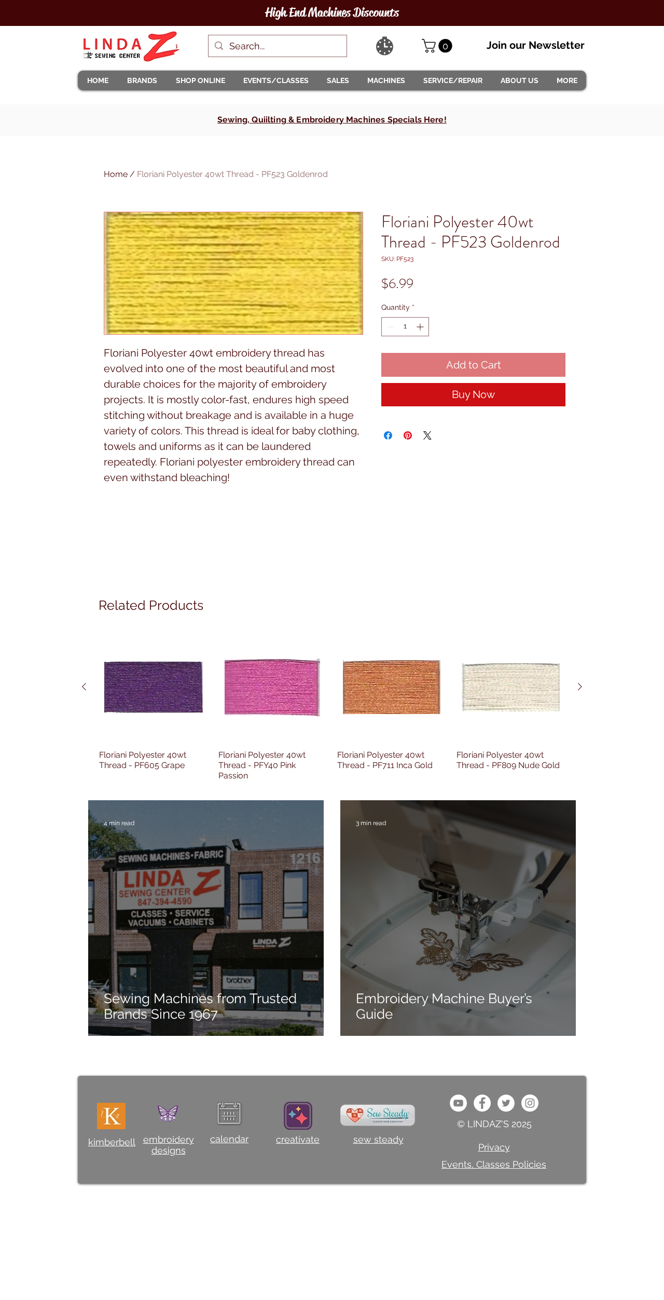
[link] (438, 46)
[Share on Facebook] (388, 435)
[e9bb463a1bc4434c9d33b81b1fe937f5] (458, 1103)
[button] (141, 80)
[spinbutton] (405, 327)
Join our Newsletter (536, 45)
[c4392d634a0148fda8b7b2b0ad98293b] (506, 1103)
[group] (332, 707)
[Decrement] (389, 327)
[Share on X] (427, 435)
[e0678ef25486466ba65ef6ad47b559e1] (482, 1103)
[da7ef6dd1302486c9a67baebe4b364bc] (529, 1103)
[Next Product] (580, 686)
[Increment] (420, 327)
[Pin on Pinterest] (408, 435)
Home (116, 174)
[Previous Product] (84, 686)
